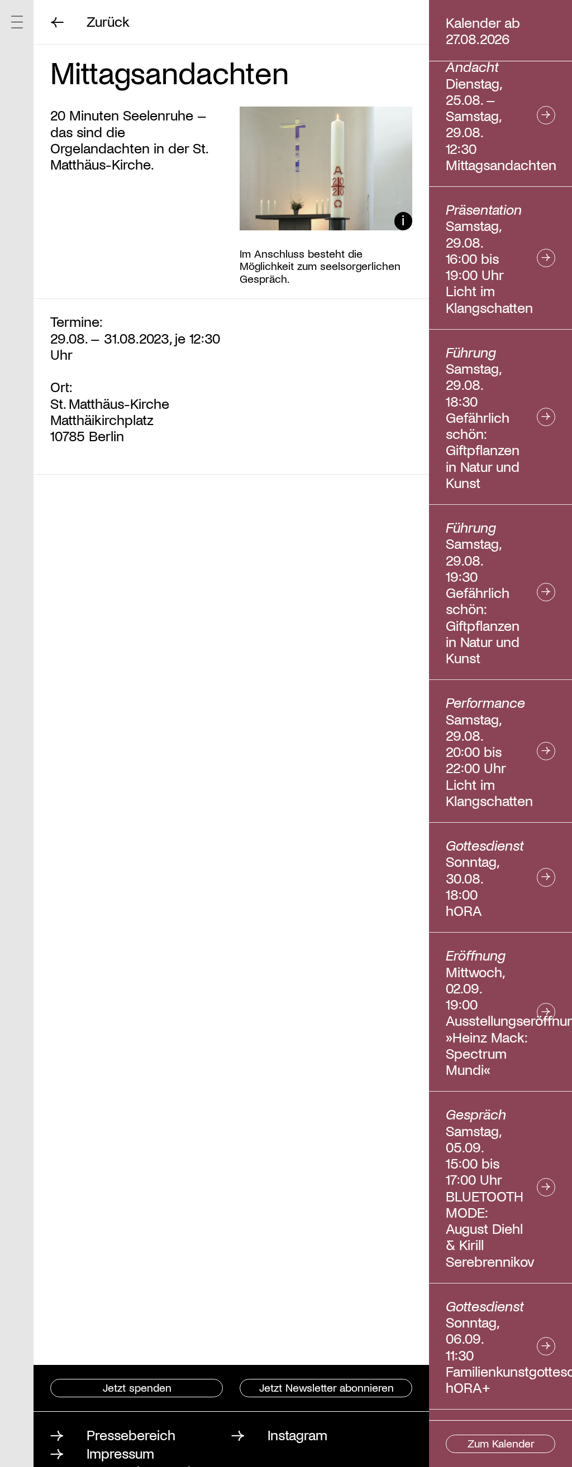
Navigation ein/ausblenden (17, 22)
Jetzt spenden (137, 1387)
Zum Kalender (501, 1443)
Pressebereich (131, 1434)
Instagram (297, 1434)
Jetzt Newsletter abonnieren (326, 1387)
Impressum (120, 1452)
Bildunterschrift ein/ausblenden (403, 221)
